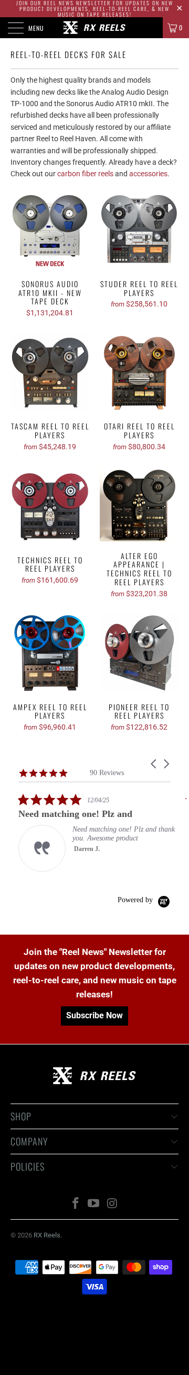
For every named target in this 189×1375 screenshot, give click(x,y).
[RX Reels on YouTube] (94, 1204)
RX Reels (47, 1235)
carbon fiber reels (85, 173)
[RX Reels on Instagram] (112, 1204)
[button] (154, 763)
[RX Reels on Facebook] (75, 1204)
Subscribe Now (94, 1015)
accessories (148, 173)
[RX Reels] (94, 27)
